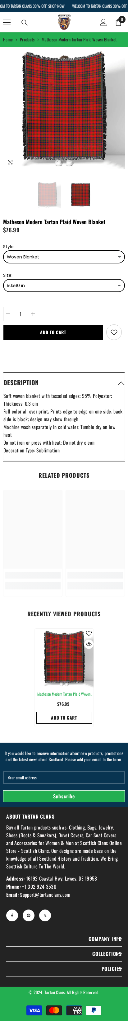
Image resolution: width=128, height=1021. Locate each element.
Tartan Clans (54, 992)
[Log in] (103, 22)
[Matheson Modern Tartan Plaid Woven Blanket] (64, 658)
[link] (33, 575)
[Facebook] (12, 915)
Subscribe (64, 796)
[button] (64, 382)
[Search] (24, 22)
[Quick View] (89, 644)
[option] (64, 108)
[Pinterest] (28, 915)
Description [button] (21, 382)
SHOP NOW (56, 6)
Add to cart (53, 332)
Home (8, 39)
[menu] (7, 22)
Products (27, 39)
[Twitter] (45, 915)
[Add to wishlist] (114, 332)
